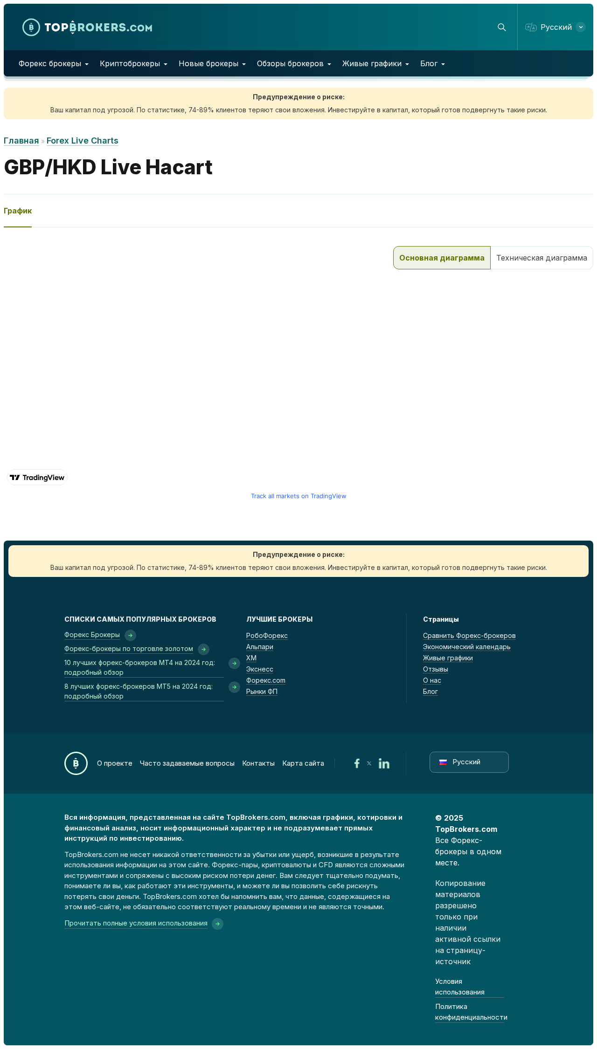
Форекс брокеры (50, 63)
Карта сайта (303, 763)
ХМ (251, 658)
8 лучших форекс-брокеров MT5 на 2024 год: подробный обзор (138, 691)
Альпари (259, 647)
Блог (428, 63)
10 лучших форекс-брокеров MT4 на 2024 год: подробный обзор (139, 667)
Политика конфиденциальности (470, 1012)
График (18, 210)
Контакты (258, 763)
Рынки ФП (262, 691)
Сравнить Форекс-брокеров (469, 635)
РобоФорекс (267, 635)
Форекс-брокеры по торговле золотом (128, 648)
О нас (432, 680)
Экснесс (259, 669)
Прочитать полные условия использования (136, 923)
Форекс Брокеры (92, 634)
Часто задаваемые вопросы (187, 763)
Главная (21, 140)
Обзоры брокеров (290, 63)
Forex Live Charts (82, 140)
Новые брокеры (208, 63)
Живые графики (372, 63)
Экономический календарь (467, 647)
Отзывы (435, 669)
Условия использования (460, 986)
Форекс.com (265, 680)
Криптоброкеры (130, 63)
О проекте (114, 763)
